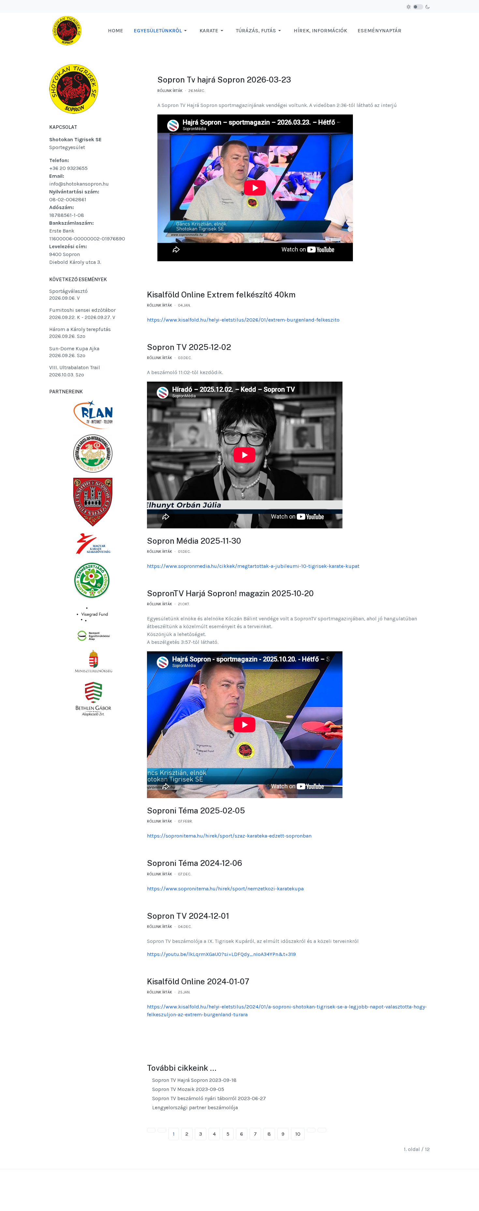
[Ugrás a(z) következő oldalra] (311, 1130)
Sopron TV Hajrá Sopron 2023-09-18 (194, 1080)
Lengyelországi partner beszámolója (194, 1107)
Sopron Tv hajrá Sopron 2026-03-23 (224, 79)
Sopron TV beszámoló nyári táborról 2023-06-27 (208, 1098)
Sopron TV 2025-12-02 (189, 347)
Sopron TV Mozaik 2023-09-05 (187, 1089)
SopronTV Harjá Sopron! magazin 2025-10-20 (230, 593)
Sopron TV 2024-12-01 (188, 915)
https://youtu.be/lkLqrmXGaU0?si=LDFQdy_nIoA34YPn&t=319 (221, 954)
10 (297, 1134)
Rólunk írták (169, 90)
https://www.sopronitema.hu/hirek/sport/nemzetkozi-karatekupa (225, 889)
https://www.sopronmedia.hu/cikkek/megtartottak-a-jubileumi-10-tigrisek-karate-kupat (253, 566)
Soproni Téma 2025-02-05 (196, 810)
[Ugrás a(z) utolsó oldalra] (322, 1130)
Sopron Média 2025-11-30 (194, 540)
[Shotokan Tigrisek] (67, 30)
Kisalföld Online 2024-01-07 (198, 981)
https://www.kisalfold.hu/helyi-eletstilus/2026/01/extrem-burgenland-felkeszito (243, 320)
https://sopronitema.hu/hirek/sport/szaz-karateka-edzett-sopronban (229, 836)
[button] (161, 31)
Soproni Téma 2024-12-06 (194, 863)
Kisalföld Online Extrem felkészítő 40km (221, 294)
